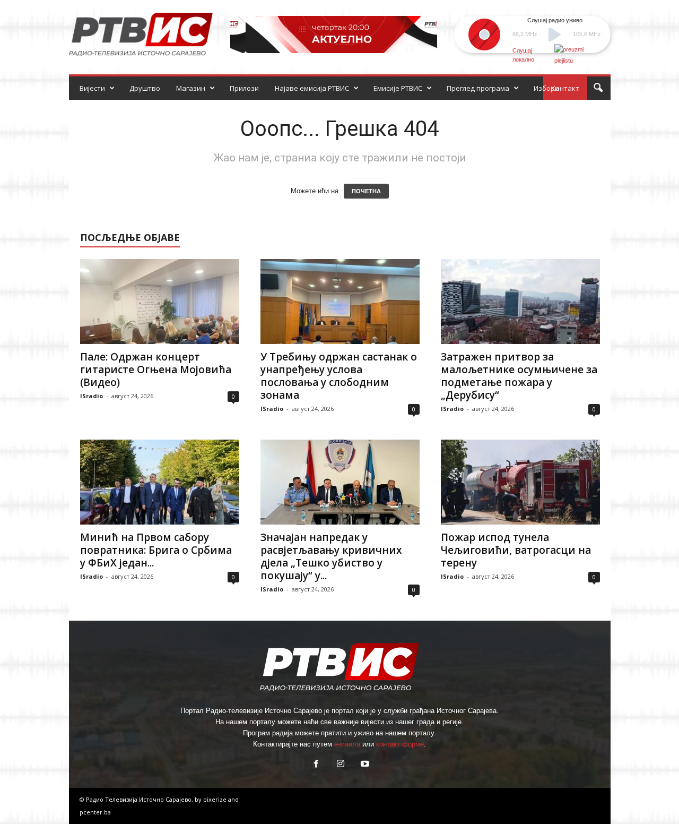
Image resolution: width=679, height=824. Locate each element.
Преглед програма (478, 88)
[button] (598, 88)
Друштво (144, 88)
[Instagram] (340, 765)
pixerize (215, 799)
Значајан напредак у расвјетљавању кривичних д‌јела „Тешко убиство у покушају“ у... (331, 556)
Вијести (92, 88)
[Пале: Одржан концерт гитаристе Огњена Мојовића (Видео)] (159, 301)
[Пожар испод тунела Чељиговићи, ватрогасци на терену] (520, 482)
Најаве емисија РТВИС (312, 88)
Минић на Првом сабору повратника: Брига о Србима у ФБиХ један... (156, 550)
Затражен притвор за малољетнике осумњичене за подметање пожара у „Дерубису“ (519, 376)
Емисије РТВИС (397, 88)
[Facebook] (316, 765)
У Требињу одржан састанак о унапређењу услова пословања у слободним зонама (338, 376)
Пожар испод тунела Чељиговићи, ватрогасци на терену (516, 550)
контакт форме (400, 744)
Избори (546, 88)
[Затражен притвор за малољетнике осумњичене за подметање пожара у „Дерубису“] (520, 301)
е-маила (347, 744)
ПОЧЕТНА (366, 191)
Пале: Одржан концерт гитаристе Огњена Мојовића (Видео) (155, 369)
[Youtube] (364, 765)
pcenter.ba (95, 812)
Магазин (190, 88)
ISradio (91, 396)
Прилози (244, 88)
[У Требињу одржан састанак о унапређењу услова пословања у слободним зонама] (340, 301)
